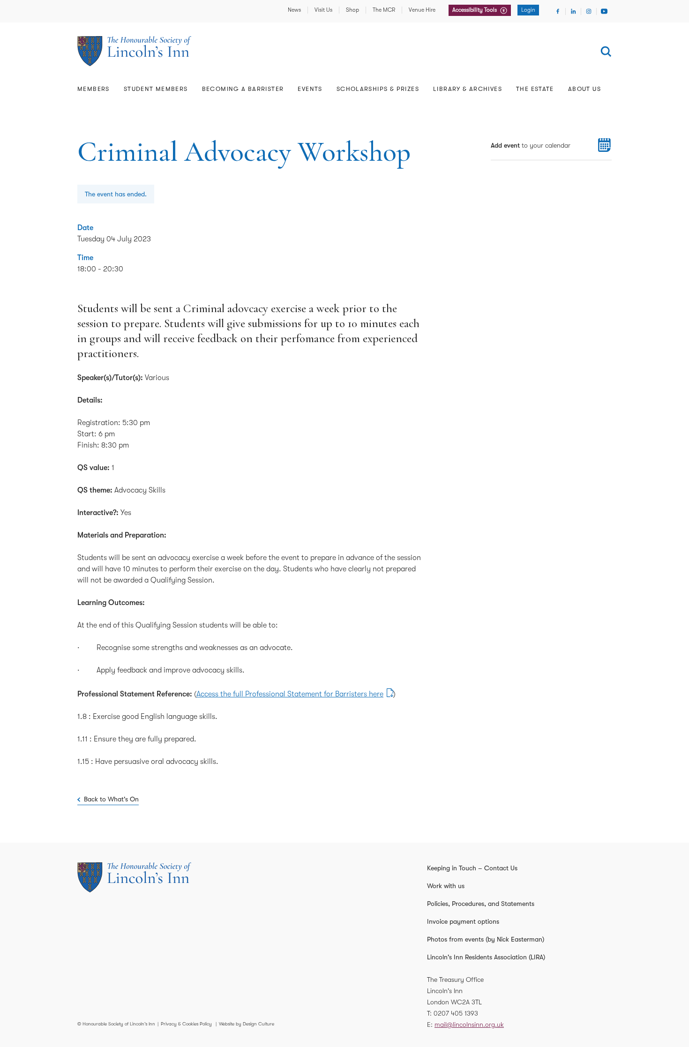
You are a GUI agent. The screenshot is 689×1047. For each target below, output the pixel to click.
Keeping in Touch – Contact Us (472, 868)
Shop (352, 10)
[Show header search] (606, 51)
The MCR (384, 10)
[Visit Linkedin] (573, 11)
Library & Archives (467, 88)
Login (528, 10)
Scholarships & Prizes (378, 88)
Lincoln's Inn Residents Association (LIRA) (486, 957)
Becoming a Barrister (243, 88)
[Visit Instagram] (588, 11)
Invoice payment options (463, 921)
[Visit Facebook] (557, 11)
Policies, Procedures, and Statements (480, 903)
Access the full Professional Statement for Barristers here (289, 694)
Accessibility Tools (475, 10)
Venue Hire (422, 10)
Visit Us (323, 10)
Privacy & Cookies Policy (186, 1023)
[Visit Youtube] (604, 11)
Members (93, 88)
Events (310, 88)
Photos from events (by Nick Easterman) (485, 939)
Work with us (445, 886)
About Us (584, 88)
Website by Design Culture (246, 1023)
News (294, 10)
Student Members (156, 88)
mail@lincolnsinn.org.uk (469, 1024)
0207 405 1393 (456, 1013)
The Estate (535, 88)
